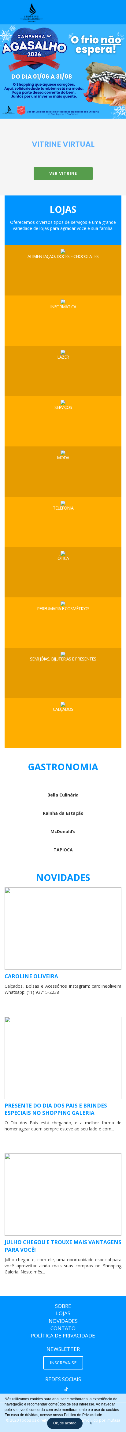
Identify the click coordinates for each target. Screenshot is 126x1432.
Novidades (63, 1320)
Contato (63, 1328)
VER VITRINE (63, 173)
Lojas (63, 1313)
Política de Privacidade (63, 1335)
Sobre (63, 1305)
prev (19, 72)
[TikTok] (66, 1389)
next (106, 72)
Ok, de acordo (64, 1423)
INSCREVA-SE (63, 1363)
